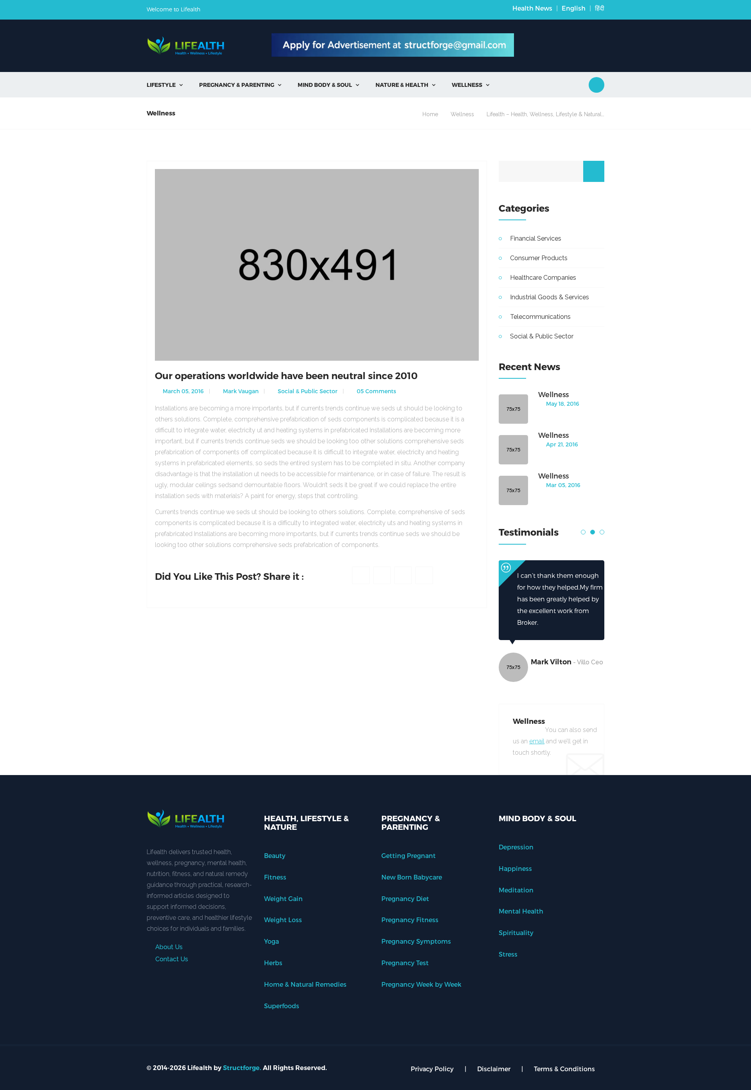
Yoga (271, 941)
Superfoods (281, 1005)
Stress (508, 954)
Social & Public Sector (307, 391)
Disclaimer (493, 1068)
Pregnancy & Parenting (240, 84)
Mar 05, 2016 (562, 485)
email (536, 741)
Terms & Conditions (564, 1068)
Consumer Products (539, 258)
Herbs (273, 962)
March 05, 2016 (182, 391)
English (574, 8)
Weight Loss (283, 919)
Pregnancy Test (405, 962)
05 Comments (375, 391)
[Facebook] (361, 575)
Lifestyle (165, 84)
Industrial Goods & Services (549, 297)
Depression (516, 847)
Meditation (516, 890)
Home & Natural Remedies (305, 984)
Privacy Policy (432, 1068)
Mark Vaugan (240, 391)
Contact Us (171, 959)
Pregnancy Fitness (409, 919)
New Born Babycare (411, 877)
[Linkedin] (403, 575)
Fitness (275, 877)
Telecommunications (540, 316)
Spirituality (516, 932)
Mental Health (521, 911)
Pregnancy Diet (405, 898)
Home (430, 114)
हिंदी (599, 8)
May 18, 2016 (561, 403)
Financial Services (535, 238)
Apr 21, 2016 (561, 444)
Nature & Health (405, 84)
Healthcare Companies (543, 277)
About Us (168, 947)
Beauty (275, 855)
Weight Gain (283, 898)
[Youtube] (424, 575)
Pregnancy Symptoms (416, 941)
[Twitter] (382, 575)
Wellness (470, 84)
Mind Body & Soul (328, 84)
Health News (532, 8)
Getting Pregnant (408, 855)
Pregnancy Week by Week (421, 984)
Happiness (515, 868)
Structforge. (242, 1068)
